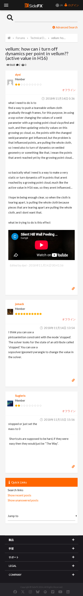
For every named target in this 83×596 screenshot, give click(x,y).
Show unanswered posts (23, 500)
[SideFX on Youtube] (60, 591)
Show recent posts (19, 495)
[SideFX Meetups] (45, 591)
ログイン (73, 5)
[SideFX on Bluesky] (38, 591)
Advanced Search (66, 27)
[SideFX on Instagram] (30, 591)
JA (61, 5)
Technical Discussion (38, 38)
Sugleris (20, 395)
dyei (18, 74)
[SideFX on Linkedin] (67, 591)
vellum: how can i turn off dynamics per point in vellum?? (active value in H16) (59, 38)
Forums (20, 38)
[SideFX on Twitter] (23, 591)
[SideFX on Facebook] (15, 591)
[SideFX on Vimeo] (52, 591)
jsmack (19, 304)
